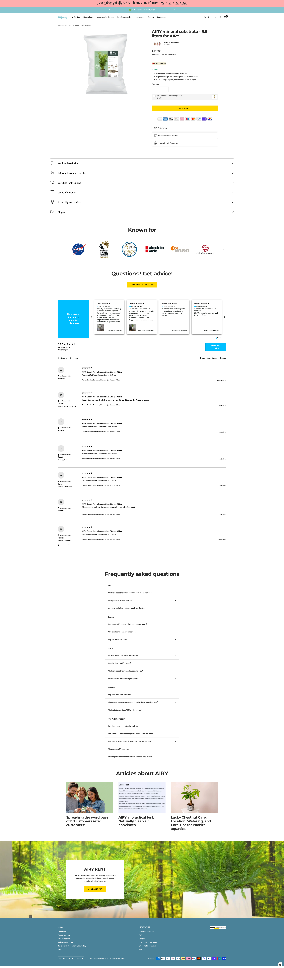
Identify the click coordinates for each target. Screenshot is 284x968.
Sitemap (142, 949)
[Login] (220, 17)
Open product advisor (142, 284)
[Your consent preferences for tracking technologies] (280, 964)
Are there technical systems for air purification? (127, 608)
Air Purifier (76, 17)
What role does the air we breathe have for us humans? (130, 593)
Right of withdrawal (65, 942)
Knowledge (161, 17)
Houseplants (88, 17)
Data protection (64, 939)
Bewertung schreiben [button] (216, 346)
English (206, 17)
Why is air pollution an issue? (119, 695)
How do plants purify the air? (119, 663)
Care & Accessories (124, 17)
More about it (95, 889)
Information (139, 17)
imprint (61, 949)
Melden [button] (112, 380)
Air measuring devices (105, 17)
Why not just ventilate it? (118, 639)
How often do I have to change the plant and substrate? (130, 734)
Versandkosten (170, 54)
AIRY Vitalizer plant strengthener (169, 96)
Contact (142, 939)
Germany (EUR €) (65, 958)
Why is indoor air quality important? (122, 632)
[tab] (209, 358)
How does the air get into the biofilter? (123, 726)
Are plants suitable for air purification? (123, 656)
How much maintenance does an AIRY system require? (130, 741)
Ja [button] (108, 380)
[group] (69, 344)
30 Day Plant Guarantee (148, 942)
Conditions (62, 932)
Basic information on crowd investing (72, 946)
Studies (151, 17)
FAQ (140, 935)
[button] (152, 43)
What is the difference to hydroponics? (123, 679)
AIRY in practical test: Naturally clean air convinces (136, 821)
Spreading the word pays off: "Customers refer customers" (87, 821)
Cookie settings (64, 935)
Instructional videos (146, 932)
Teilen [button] (118, 380)
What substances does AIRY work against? (125, 710)
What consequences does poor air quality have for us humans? (133, 702)
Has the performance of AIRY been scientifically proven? (130, 757)
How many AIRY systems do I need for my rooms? (127, 624)
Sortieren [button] (62, 358)
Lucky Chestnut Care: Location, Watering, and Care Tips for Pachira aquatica (191, 823)
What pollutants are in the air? (120, 600)
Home (60, 25)
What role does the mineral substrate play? (125, 671)
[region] (158, 317)
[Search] (216, 17)
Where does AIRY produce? (118, 749)
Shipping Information (147, 946)
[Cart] (225, 17)
